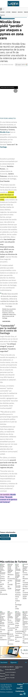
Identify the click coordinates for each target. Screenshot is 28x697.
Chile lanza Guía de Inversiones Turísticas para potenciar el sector (19, 632)
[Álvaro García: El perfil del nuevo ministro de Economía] (2, 570)
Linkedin (12, 675)
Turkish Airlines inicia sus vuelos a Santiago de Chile (18, 600)
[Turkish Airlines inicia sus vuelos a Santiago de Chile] (17, 577)
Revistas (7, 677)
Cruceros (7, 672)
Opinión (7, 675)
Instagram (13, 672)
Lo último (8, 12)
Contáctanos (20, 691)
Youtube (12, 677)
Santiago (3, 147)
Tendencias (8, 669)
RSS (21, 694)
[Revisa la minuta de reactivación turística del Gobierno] (2, 617)
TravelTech (3, 679)
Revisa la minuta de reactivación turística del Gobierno (4, 633)
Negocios (20, 12)
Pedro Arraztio (9, 118)
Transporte (8, 667)
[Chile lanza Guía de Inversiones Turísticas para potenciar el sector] (17, 616)
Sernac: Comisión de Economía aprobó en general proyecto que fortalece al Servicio (11, 633)
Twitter (12, 667)
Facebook (12, 669)
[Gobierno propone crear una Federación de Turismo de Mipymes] (25, 618)
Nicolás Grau (5, 132)
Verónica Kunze (5, 538)
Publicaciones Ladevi (19, 667)
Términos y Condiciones (6, 692)
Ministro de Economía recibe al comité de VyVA (11, 581)
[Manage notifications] (24, 693)
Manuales (14, 12)
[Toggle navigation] (3, 9)
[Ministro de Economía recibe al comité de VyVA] (10, 568)
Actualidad (3, 667)
